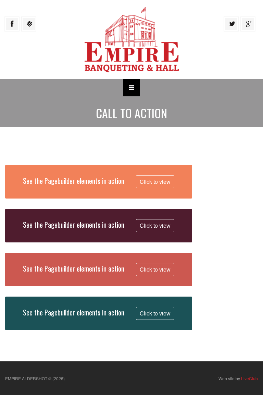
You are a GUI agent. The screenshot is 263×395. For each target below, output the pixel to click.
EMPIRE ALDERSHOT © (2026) (35, 378)
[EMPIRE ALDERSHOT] (132, 39)
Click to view (155, 181)
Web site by (238, 378)
